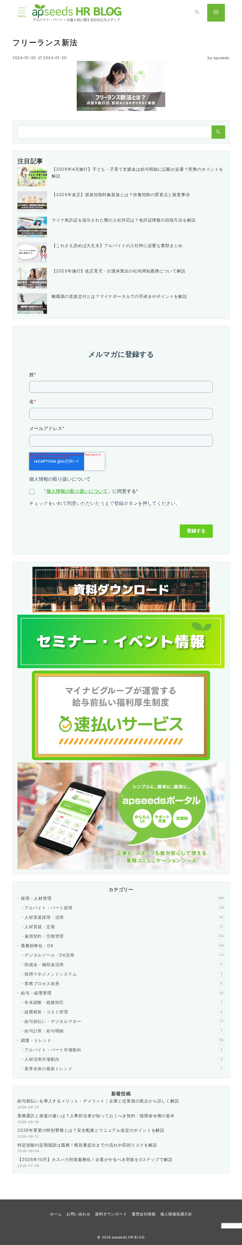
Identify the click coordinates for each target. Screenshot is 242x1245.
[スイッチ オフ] (197, 13)
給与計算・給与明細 (123, 1030)
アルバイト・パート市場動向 (123, 1049)
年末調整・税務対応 (123, 1002)
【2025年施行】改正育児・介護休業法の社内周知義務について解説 (119, 270)
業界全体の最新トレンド (123, 1068)
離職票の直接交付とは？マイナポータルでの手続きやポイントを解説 (119, 296)
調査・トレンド (122, 1040)
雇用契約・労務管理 (124, 936)
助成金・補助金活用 (123, 964)
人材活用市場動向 (123, 1059)
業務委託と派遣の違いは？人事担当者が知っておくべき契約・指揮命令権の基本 (96, 1115)
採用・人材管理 (122, 898)
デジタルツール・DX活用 (124, 954)
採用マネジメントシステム (123, 973)
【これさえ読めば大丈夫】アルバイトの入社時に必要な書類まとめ (117, 245)
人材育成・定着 (123, 926)
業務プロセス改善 (123, 983)
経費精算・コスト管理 (123, 1011)
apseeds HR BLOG (128, 1237)
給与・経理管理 (122, 992)
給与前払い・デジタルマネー (123, 1021)
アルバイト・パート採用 (124, 907)
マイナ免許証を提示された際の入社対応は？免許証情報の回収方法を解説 (124, 219)
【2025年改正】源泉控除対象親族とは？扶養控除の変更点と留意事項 (121, 194)
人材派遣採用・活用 (124, 917)
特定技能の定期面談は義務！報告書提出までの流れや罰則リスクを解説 (87, 1144)
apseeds (218, 58)
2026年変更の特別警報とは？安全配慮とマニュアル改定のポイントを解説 (90, 1130)
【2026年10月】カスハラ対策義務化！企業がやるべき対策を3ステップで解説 (94, 1159)
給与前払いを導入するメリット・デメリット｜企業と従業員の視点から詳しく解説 (98, 1100)
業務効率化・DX (122, 945)
